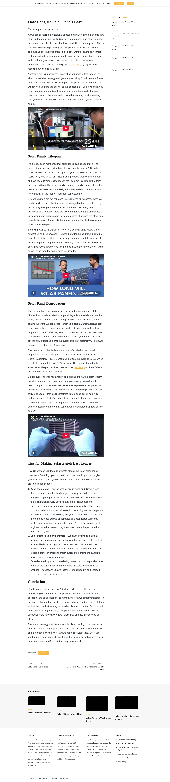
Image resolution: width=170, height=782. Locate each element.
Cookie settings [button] (119, 3)
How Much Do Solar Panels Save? (128, 748)
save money (74, 64)
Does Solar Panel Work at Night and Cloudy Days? (85, 666)
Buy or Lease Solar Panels (127, 754)
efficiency (80, 367)
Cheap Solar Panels (125, 758)
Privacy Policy (97, 756)
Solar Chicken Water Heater (70, 714)
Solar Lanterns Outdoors (39, 712)
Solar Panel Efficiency (126, 743)
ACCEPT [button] (130, 3)
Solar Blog (43, 653)
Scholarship (122, 762)
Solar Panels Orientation (38, 665)
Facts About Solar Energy (127, 740)
